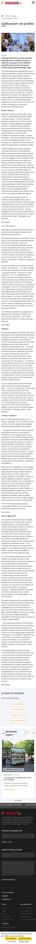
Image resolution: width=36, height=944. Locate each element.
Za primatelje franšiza (27, 911)
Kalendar (5, 896)
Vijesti (8, 16)
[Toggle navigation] (33, 2)
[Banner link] (18, 10)
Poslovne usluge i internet (9, 18)
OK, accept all (11, 939)
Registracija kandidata (9, 927)
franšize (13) (17, 710)
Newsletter (5, 930)
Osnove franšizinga (26, 908)
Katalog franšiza (8, 893)
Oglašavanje (6, 899)
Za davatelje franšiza (26, 914)
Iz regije (4, 908)
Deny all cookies (25, 939)
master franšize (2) (17, 721)
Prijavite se (5, 842)
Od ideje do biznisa (7, 919)
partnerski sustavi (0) (17, 715)
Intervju (4, 914)
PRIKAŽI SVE (26, 733)
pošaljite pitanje (7, 880)
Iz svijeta (4, 911)
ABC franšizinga (25, 904)
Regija (14, 16)
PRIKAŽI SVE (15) (17, 704)
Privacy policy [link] (24, 941)
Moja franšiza (6, 916)
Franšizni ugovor (25, 916)
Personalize (12, 941)
